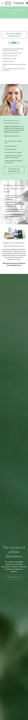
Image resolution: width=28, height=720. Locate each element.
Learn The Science (14, 577)
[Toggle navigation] (3, 3)
